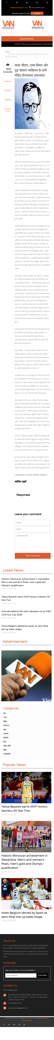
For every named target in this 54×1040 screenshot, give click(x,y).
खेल (4, 729)
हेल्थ (4, 742)
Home (7, 52)
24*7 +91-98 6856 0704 (27, 7)
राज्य (5, 717)
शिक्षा (5, 750)
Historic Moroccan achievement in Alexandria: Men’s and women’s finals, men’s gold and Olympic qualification (25, 582)
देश (4, 713)
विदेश (5, 721)
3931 (8, 69)
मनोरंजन (6, 725)
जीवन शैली (7, 746)
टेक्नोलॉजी (6, 754)
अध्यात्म (5, 733)
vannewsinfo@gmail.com (18, 1008)
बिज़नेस (5, 738)
